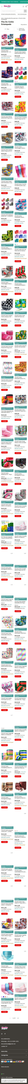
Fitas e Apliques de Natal (8, 14)
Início (2, 18)
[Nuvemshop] (7, 1077)
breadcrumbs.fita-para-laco (11, 18)
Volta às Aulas (22, 14)
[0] (26, 6)
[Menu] (2, 6)
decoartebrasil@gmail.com (8, 1043)
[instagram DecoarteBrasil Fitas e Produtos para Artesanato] (1, 1034)
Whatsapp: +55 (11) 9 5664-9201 (10, 1041)
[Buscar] (25, 11)
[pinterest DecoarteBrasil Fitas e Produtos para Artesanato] (5, 1034)
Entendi (21, 1081)
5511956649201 (5, 1038)
